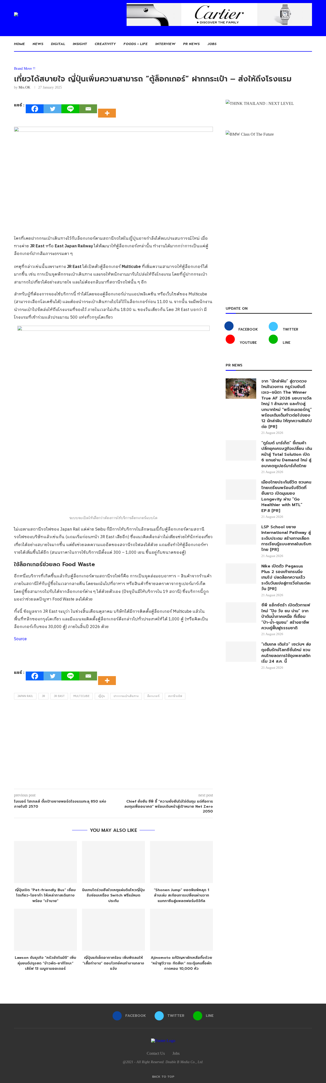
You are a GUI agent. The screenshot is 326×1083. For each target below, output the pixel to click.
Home (19, 43)
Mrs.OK (24, 87)
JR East (59, 696)
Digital (58, 43)
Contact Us (156, 1053)
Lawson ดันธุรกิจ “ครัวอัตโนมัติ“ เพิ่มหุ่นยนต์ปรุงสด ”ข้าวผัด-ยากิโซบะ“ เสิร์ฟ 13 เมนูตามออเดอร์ (45, 963)
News (38, 43)
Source (20, 639)
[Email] (88, 108)
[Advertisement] (113, 745)
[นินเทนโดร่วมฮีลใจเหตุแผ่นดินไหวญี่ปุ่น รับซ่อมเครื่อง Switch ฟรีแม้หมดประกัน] (113, 862)
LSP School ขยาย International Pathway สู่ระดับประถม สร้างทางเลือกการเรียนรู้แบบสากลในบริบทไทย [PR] (286, 538)
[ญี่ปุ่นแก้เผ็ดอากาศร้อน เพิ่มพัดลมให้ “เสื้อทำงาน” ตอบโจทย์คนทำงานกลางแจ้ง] (113, 930)
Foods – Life (136, 43)
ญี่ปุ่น (101, 696)
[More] (108, 109)
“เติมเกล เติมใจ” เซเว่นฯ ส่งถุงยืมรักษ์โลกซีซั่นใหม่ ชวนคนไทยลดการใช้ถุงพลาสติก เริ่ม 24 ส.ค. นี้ (286, 653)
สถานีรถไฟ (175, 696)
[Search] (309, 43)
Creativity (105, 43)
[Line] (70, 108)
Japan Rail (25, 696)
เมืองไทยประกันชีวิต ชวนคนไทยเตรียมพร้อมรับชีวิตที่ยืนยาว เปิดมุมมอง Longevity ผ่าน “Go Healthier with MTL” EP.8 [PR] (286, 496)
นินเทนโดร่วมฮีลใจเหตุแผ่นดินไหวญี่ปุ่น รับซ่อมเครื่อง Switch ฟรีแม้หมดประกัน (113, 895)
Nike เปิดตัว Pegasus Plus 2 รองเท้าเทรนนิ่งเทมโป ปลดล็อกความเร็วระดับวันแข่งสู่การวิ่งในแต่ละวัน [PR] (286, 577)
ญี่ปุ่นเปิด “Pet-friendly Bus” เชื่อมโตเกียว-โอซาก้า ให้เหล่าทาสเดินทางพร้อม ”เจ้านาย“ (45, 895)
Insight (80, 43)
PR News (191, 43)
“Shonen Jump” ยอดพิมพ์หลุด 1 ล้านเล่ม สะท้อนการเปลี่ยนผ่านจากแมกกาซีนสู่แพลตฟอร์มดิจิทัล (181, 895)
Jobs (211, 43)
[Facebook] (35, 108)
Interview (165, 43)
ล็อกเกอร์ (153, 696)
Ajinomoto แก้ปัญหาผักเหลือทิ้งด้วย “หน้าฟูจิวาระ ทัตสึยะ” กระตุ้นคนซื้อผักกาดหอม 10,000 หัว (181, 963)
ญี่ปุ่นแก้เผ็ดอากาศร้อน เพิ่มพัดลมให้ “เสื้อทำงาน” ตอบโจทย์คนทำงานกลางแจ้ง (113, 963)
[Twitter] (52, 108)
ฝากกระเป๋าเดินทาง (126, 696)
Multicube (81, 696)
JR (43, 696)
